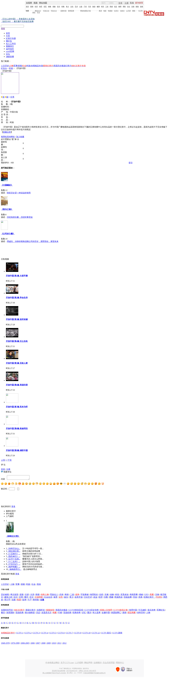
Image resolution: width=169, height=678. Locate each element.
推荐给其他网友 (8, 137)
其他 (39, 584)
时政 (29, 66)
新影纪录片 (31, 610)
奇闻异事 (134, 594)
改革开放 (79, 597)
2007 (38, 643)
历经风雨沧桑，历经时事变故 (20, 217)
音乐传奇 (152, 610)
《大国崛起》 (7, 185)
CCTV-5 (52, 633)
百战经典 (20, 612)
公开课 (128, 11)
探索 (20, 66)
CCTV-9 (77, 633)
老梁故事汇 (116, 612)
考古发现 (14, 594)
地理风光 (94, 594)
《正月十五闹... (13, 559)
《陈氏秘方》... (13, 556)
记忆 (84, 612)
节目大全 (54, 11)
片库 (8, 36)
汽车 (89, 6)
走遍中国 (106, 612)
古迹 (27, 594)
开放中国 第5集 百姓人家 (17, 363)
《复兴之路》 (7, 209)
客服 (132, 3)
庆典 (140, 597)
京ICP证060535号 (72, 671)
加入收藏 (20, 137)
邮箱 (137, 6)
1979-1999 (15, 643)
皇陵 (22, 594)
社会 (34, 584)
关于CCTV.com (67, 663)
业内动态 (10, 49)
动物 (112, 594)
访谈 (132, 6)
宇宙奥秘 (85, 594)
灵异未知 (124, 594)
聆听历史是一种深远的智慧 (19, 193)
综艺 (45, 6)
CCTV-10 (86, 633)
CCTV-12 (96, 633)
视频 (35, 3)
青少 (67, 6)
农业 (95, 597)
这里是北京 (46, 612)
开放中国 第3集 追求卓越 (17, 319)
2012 (64, 643)
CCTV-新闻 (117, 633)
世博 (24, 600)
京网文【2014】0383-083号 (87, 671)
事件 (26, 597)
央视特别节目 (7, 610)
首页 (27, 6)
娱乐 (66, 597)
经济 (36, 6)
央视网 (29, 3)
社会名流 (48, 597)
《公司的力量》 (8, 234)
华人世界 (96, 612)
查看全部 (7, 132)
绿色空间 (141, 612)
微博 (119, 6)
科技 (117, 594)
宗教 (106, 597)
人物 (12, 584)
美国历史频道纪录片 (62, 66)
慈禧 (37, 594)
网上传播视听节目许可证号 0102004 (54, 673)
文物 (157, 594)
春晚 (49, 6)
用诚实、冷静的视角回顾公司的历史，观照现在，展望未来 (32, 241)
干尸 (30, 600)
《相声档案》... (13, 567)
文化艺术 (88, 597)
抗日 (16, 597)
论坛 (128, 6)
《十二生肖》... (13, 561)
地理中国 (133, 610)
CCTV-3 (36, 633)
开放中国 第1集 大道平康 (17, 276)
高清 (100, 11)
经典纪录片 (149, 597)
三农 (106, 6)
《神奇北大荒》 (13, 536)
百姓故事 (128, 597)
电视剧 (110, 11)
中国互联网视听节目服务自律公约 (94, 673)
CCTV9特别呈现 (76, 610)
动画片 (122, 11)
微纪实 (9, 41)
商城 (111, 6)
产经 (85, 6)
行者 (60, 612)
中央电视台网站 (52, 663)
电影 (104, 11)
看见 (3, 612)
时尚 (102, 6)
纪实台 (4, 68)
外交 (32, 597)
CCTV (140, 11)
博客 (124, 6)
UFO (146, 594)
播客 (133, 11)
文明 (21, 597)
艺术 (76, 6)
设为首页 (139, 3)
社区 (115, 6)
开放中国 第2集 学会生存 (17, 297)
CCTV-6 (61, 633)
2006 (33, 643)
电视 (27, 11)
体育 (40, 6)
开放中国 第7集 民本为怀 (17, 407)
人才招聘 (79, 663)
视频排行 (10, 46)
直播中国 (63, 11)
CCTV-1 (19, 633)
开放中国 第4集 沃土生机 (17, 341)
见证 (38, 612)
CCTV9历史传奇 (91, 610)
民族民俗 (118, 597)
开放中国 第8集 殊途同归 (17, 428)
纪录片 (116, 11)
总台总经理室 (109, 663)
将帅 (67, 594)
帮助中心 (120, 663)
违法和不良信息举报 (58, 671)
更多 (13, 506)
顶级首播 (10, 57)
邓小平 (7, 600)
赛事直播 (71, 11)
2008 (43, 643)
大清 (32, 594)
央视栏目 (41, 610)
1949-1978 (5, 643)
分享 (12, 97)
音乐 (58, 6)
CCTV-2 (27, 633)
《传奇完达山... (13, 548)
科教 (62, 6)
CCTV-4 (44, 633)
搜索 (3, 29)
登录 (120, 3)
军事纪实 (161, 610)
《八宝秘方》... (13, 554)
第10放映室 (30, 612)
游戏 (141, 6)
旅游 (93, 6)
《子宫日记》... (13, 564)
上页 (3, 460)
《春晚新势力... (14, 569)
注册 (127, 3)
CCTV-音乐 (106, 633)
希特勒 (36, 600)
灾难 (107, 594)
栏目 (38, 12)
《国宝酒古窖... (13, 551)
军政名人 (54, 594)
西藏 (111, 597)
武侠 (61, 594)
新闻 (31, 6)
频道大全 (38, 11)
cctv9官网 (10, 51)
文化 (71, 6)
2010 (54, 643)
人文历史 (5, 66)
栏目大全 (46, 11)
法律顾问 (97, 663)
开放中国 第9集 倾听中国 (17, 450)
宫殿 (14, 600)
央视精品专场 (37, 66)
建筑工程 (8, 597)
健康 (98, 6)
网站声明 (88, 663)
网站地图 (43, 3)
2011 (59, 643)
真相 (124, 612)
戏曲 (54, 6)
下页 (10, 460)
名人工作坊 (11, 44)
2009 (49, 643)
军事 (16, 66)
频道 (33, 12)
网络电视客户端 (85, 11)
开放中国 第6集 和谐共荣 (17, 385)
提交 (131, 163)
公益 (80, 6)
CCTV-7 (69, 633)
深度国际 (10, 612)
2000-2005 (25, 643)
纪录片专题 (11, 38)
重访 (89, 612)
